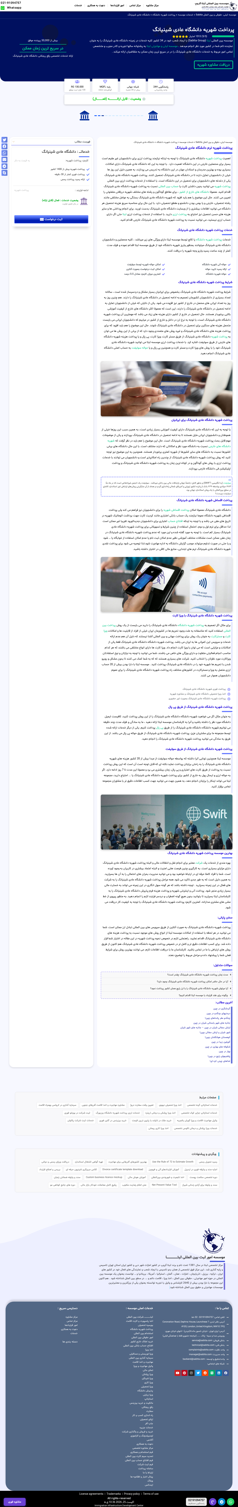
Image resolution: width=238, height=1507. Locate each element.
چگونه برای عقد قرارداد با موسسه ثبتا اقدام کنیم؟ (203, 995)
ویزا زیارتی (148, 1395)
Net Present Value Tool (164, 1185)
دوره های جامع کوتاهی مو (62, 1185)
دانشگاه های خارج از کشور (193, 192)
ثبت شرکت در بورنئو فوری (77, 1113)
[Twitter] (198, 1373)
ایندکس (149, 1485)
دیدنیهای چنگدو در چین (218, 1013)
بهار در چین (224, 1051)
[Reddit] (205, 1373)
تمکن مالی (148, 1370)
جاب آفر (149, 1423)
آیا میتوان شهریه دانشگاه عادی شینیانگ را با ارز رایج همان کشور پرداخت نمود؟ (189, 988)
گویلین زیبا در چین (220, 1042)
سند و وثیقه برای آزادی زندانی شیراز (199, 1185)
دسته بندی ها (70, 1342)
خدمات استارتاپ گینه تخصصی (202, 1105)
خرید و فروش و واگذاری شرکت (137, 1431)
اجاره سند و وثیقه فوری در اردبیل (200, 1169)
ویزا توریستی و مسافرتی (141, 1354)
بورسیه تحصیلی (145, 1325)
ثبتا (209, 41)
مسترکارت (216, 637)
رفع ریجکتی (147, 1407)
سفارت (149, 1411)
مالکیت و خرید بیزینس (141, 1403)
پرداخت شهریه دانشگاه (163, 15)
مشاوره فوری (14, 1502)
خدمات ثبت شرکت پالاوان (80, 1120)
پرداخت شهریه (214, 159)
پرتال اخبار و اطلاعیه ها (141, 1477)
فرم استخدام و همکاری (141, 1452)
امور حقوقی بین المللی (142, 1337)
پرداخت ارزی (180, 214)
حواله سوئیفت (140, 348)
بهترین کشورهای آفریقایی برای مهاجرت (127, 1162)
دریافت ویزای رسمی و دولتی (55, 1162)
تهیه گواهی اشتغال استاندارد (89, 1162)
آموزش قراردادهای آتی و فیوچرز (164, 1169)
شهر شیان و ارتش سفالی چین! (215, 1032)
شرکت (199, 863)
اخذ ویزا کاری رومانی (158, 1128)
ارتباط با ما (148, 1472)
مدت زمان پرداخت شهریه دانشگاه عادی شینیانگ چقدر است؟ (197, 974)
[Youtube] (178, 1373)
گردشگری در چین (221, 1008)
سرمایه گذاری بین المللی (141, 1358)
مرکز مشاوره (152, 5)
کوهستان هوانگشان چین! (217, 1037)
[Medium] (212, 1373)
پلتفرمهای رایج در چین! (219, 1056)
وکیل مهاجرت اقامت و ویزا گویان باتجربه (197, 1120)
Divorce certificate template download (122, 1169)
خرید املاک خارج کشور (142, 1341)
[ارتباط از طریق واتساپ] (230, 1502)
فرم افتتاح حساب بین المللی (139, 1460)
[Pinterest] (184, 1373)
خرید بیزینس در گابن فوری (112, 1120)
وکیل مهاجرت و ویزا (143, 1366)
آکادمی (150, 1440)
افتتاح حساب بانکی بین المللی (138, 1345)
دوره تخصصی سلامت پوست (203, 1177)
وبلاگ (150, 1481)
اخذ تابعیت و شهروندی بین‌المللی (167, 1177)
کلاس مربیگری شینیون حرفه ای (81, 1169)
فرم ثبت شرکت (145, 1464)
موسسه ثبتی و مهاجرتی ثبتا (162, 46)
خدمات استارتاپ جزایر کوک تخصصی (199, 1113)
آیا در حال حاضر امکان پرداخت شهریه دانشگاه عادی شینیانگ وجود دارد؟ (192, 981)
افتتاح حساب (175, 521)
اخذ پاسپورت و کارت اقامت (139, 1321)
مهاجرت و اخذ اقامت (143, 1362)
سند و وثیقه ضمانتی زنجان (67, 1177)
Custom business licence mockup (104, 1177)
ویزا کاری (148, 1382)
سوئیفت (227, 483)
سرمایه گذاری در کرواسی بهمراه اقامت (57, 1105)
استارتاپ (148, 1399)
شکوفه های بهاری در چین (217, 1047)
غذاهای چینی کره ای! (220, 1061)
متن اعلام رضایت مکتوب (134, 1185)
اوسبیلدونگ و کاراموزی (142, 1436)
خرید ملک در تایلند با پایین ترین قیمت (151, 1120)
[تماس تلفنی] (212, 1502)
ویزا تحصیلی (147, 1386)
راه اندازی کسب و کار (142, 1415)
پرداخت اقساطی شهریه (176, 510)
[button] (166, 975)
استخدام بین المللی (143, 1333)
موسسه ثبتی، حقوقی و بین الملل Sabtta (216, 15)
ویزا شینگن (147, 1378)
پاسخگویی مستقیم (197, 1503)
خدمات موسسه (185, 15)
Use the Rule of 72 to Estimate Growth (172, 1162)
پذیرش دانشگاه (145, 1390)
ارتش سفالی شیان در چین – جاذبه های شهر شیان (205, 1027)
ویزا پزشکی (147, 1374)
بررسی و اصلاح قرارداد (49, 1169)
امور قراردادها (117, 5)
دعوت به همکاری (96, 5)
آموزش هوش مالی (137, 1177)
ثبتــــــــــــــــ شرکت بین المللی (139, 1317)
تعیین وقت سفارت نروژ (141, 1105)
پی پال (159, 728)
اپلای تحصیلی (146, 1419)
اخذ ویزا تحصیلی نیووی (170, 1105)
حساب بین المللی (168, 186)
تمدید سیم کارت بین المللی (139, 1456)
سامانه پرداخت (145, 1468)
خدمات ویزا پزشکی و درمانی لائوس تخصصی (195, 1128)
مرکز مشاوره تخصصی (142, 1448)
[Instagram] (191, 1373)
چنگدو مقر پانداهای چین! (217, 1018)
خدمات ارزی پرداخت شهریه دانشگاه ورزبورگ (118, 1113)
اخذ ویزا (149, 1350)
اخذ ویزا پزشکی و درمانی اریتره (160, 1113)
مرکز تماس (135, 5)
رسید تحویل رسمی (208, 1162)
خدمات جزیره (146, 1427)
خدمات (78, 5)
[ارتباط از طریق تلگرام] (221, 1502)
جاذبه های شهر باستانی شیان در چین (211, 1023)
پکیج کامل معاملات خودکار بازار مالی (99, 1185)
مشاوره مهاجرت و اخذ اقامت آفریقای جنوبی (103, 1105)
